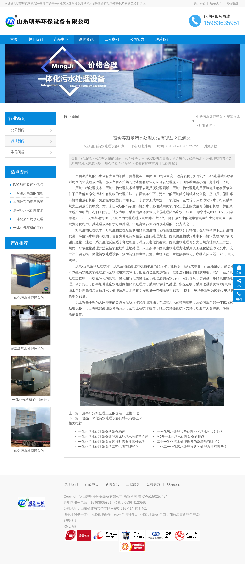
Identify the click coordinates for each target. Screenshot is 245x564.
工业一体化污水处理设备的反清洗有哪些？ (188, 441)
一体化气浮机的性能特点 (30, 400)
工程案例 (112, 39)
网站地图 (232, 3)
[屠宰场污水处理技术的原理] (31, 325)
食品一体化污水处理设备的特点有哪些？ (112, 418)
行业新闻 (17, 118)
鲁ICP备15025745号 (153, 496)
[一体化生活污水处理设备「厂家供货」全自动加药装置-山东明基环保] (47, 20)
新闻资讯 (86, 39)
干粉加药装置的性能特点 (31, 193)
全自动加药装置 (171, 514)
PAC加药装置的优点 (28, 184)
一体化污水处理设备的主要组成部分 (31, 451)
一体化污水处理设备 (95, 514)
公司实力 (137, 39)
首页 (13, 39)
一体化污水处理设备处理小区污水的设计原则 (190, 431)
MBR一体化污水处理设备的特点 (180, 436)
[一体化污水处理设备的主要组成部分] (31, 427)
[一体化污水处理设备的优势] (31, 274)
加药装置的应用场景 (28, 202)
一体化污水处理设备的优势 (31, 298)
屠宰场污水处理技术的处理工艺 (31, 210)
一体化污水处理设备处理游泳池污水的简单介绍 (113, 436)
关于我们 (199, 3)
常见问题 (17, 152)
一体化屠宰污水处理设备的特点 (31, 219)
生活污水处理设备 (209, 117)
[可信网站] (132, 546)
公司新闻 (17, 130)
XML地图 (70, 526)
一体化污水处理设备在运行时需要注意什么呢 (111, 441)
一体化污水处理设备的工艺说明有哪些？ (108, 446)
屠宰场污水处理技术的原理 (31, 349)
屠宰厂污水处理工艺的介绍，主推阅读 (110, 413)
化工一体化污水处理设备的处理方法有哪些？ (192, 446)
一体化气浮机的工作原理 (31, 227)
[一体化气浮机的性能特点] (31, 376)
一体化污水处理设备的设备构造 (101, 431)
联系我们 (216, 3)
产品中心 (61, 39)
